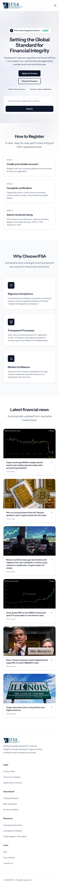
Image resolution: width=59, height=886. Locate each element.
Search (29, 109)
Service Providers (10, 809)
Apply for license (29, 73)
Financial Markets (10, 798)
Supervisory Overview (12, 782)
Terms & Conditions (12, 777)
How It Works (9, 857)
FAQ (5, 852)
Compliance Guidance (12, 831)
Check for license (29, 81)
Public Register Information (15, 836)
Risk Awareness (10, 804)
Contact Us (8, 863)
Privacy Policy (9, 771)
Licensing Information (12, 825)
